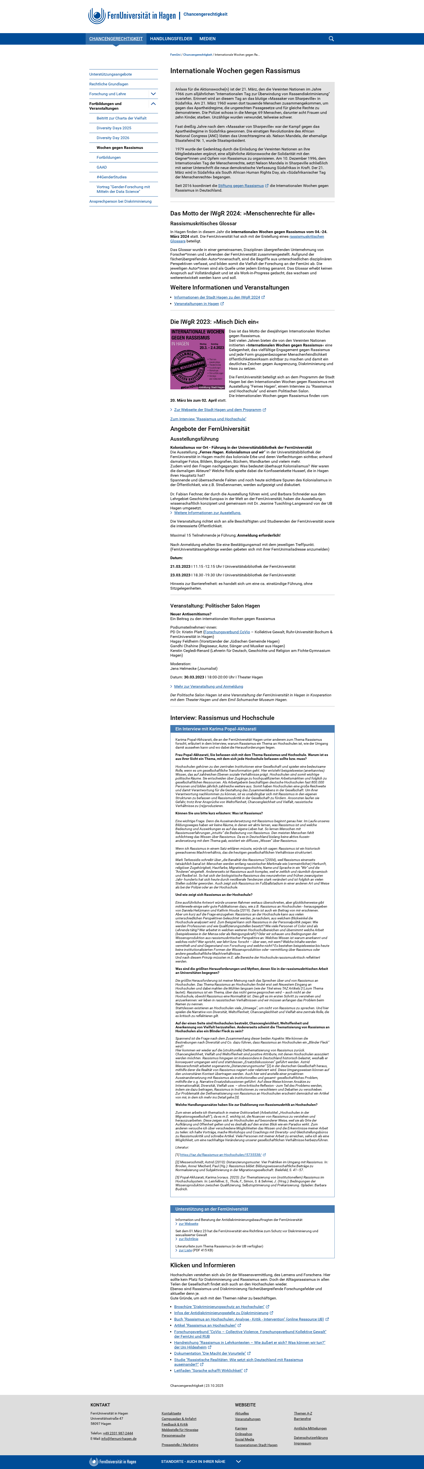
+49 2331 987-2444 (118, 1433)
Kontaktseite (171, 1413)
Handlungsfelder (171, 38)
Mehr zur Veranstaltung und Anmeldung (208, 686)
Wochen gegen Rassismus (120, 147)
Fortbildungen (109, 157)
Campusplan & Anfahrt (179, 1419)
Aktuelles (242, 1413)
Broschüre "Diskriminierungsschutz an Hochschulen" (219, 1306)
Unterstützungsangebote (110, 74)
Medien (207, 38)
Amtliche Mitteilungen (310, 1428)
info (104, 1439)
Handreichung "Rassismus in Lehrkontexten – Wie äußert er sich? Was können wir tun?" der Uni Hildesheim (249, 1345)
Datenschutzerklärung (311, 1438)
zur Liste (185, 1250)
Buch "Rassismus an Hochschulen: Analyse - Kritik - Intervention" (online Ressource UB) (249, 1319)
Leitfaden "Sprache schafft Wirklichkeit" (208, 1370)
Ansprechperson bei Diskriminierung (120, 201)
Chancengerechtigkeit (205, 14)
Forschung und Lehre (107, 94)
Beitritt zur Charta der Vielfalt (121, 118)
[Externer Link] (197, 359)
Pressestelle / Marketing (180, 1445)
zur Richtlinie (188, 1239)
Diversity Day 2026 (113, 137)
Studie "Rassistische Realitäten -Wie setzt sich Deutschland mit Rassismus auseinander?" (238, 1362)
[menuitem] (123, 74)
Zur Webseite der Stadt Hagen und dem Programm (217, 409)
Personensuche (173, 1435)
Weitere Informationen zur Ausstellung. (207, 512)
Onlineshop (243, 1434)
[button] (153, 93)
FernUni (175, 54)
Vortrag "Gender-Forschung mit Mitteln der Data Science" (123, 189)
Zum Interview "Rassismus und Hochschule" (208, 419)
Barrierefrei (302, 1419)
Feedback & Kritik (175, 1424)
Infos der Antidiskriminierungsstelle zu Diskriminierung (221, 1312)
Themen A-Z (303, 1413)
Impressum (302, 1443)
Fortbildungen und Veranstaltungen (105, 106)
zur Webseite (188, 1224)
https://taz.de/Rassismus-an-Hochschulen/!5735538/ (221, 1155)
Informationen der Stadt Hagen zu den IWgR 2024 (217, 297)
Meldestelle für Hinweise (180, 1430)
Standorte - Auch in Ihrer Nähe (193, 1461)
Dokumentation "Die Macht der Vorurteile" (210, 1353)
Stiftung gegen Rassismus (241, 185)
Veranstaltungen (248, 1419)
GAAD (102, 167)
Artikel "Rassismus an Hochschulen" (205, 1325)
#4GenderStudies (112, 177)
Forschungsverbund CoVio (227, 632)
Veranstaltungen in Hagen (196, 303)
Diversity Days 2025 (114, 128)
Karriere (241, 1428)
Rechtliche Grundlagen (108, 84)
